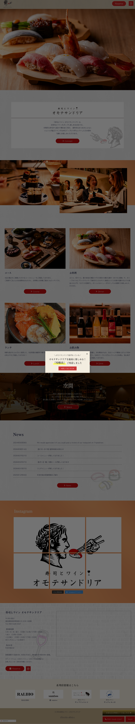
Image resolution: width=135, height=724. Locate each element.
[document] (67, 362)
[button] (87, 354)
